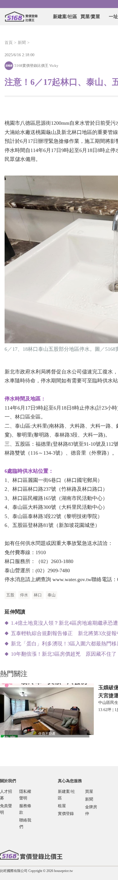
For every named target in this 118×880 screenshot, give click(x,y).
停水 (24, 595)
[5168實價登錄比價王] (31, 855)
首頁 (9, 42)
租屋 (62, 806)
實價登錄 (66, 813)
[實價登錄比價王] (21, 16)
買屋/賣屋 (90, 16)
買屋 (89, 791)
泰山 (52, 595)
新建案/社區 (65, 16)
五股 (10, 595)
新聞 (22, 42)
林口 (38, 595)
